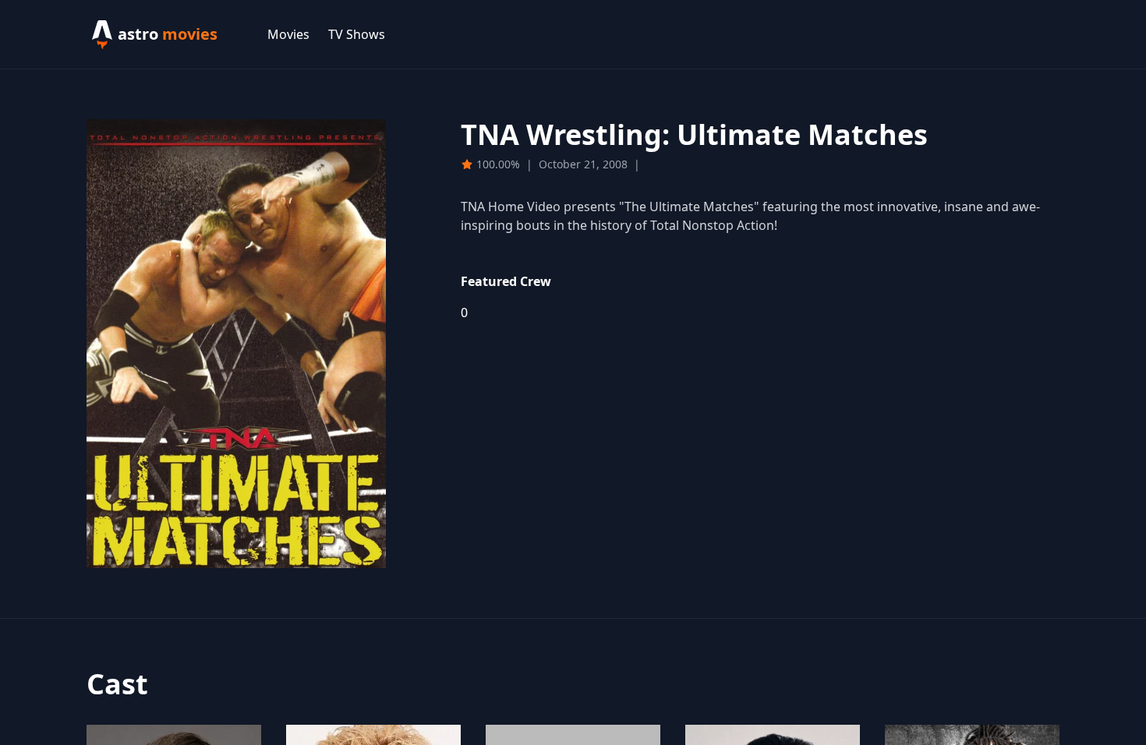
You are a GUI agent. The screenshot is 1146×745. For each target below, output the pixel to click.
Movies (288, 34)
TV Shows (356, 34)
